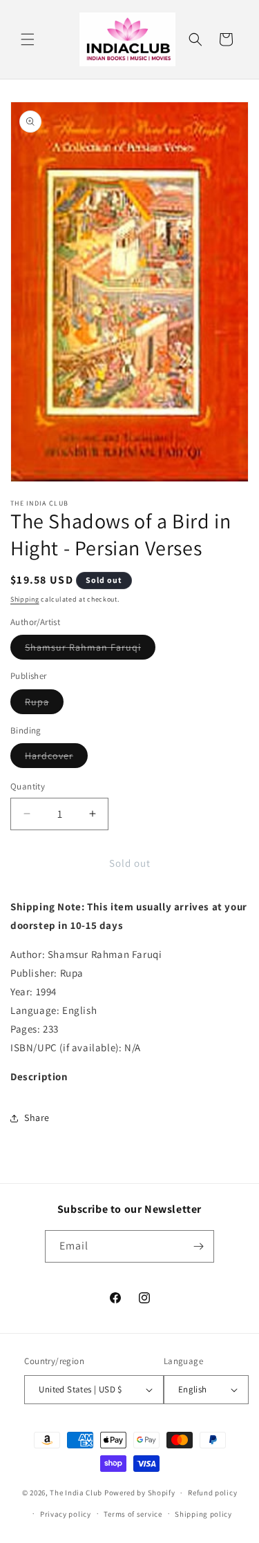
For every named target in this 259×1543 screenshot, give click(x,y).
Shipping (24, 599)
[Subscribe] (198, 1246)
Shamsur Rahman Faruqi (90, 650)
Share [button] (37, 1117)
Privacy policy (65, 1514)
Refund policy (212, 1492)
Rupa (44, 704)
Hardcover (56, 758)
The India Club (76, 1492)
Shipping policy (203, 1514)
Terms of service (133, 1514)
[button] (27, 39)
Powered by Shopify (139, 1492)
